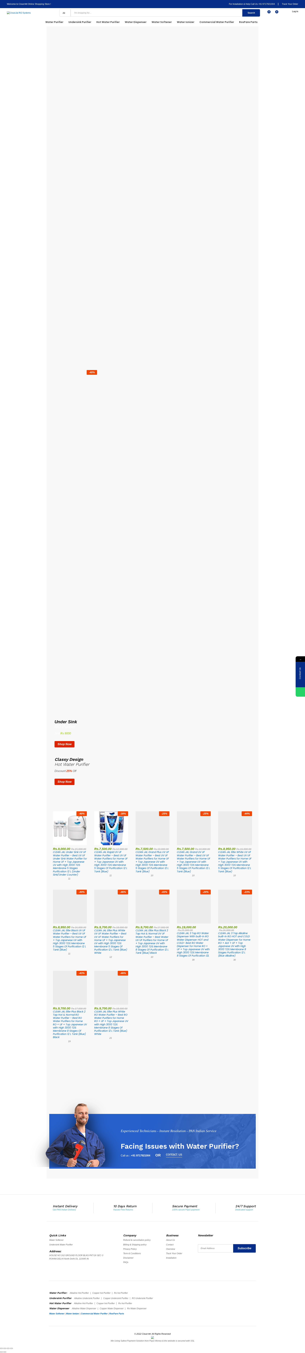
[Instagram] (227, 1263)
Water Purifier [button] (54, 22)
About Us (170, 1240)
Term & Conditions (132, 1253)
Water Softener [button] (162, 22)
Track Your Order (290, 4)
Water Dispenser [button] (135, 22)
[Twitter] (206, 1263)
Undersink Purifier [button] (79, 22)
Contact (170, 1244)
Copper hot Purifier (101, 1293)
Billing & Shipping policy (134, 1244)
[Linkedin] (220, 1263)
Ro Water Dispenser (136, 1308)
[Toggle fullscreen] (8, 1348)
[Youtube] (213, 1263)
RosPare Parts (248, 22)
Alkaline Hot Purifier (79, 1293)
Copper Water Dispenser (112, 1308)
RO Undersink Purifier (142, 1298)
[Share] (4, 1348)
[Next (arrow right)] (4, 1351)
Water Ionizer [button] (185, 22)
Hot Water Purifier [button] (108, 22)
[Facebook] (199, 1263)
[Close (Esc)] (1, 1348)
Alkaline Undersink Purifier (87, 1298)
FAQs (125, 1262)
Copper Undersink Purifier (115, 1298)
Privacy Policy (130, 1249)
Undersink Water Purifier (61, 1244)
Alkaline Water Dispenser (84, 1308)
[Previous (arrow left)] (1, 1351)
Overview (170, 1249)
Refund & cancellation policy (137, 1240)
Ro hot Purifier (121, 1293)
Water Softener (56, 1240)
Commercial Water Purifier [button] (216, 22)
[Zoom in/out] (11, 1348)
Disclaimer (128, 1258)
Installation (171, 1258)
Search (251, 13)
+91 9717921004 (266, 4)
